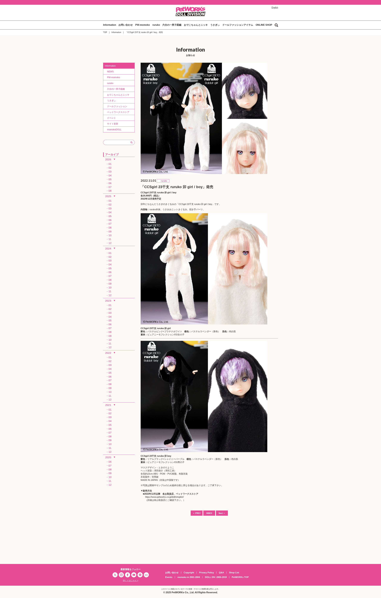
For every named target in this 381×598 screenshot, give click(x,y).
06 (109, 183)
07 (109, 187)
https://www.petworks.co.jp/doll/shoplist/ (164, 497)
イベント (110, 118)
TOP (105, 32)
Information (109, 25)
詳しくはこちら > (130, 580)
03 (109, 171)
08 (109, 190)
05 (109, 179)
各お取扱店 (168, 494)
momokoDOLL (113, 129)
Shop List (234, 572)
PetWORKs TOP (240, 577)
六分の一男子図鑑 (171, 25)
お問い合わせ (125, 25)
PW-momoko (142, 25)
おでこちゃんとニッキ (196, 25)
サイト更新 (111, 123)
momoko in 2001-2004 (188, 577)
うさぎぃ (215, 25)
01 (109, 163)
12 (109, 243)
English (275, 7)
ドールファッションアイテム (237, 25)
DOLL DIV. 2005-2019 (216, 577)
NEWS (109, 71)
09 (109, 231)
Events (168, 577)
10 (109, 235)
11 (109, 239)
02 (109, 167)
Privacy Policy (206, 572)
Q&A (221, 572)
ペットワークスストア (187, 494)
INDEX (209, 513)
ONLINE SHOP (264, 25)
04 (109, 175)
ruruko (156, 25)
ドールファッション (116, 106)
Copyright (189, 572)
